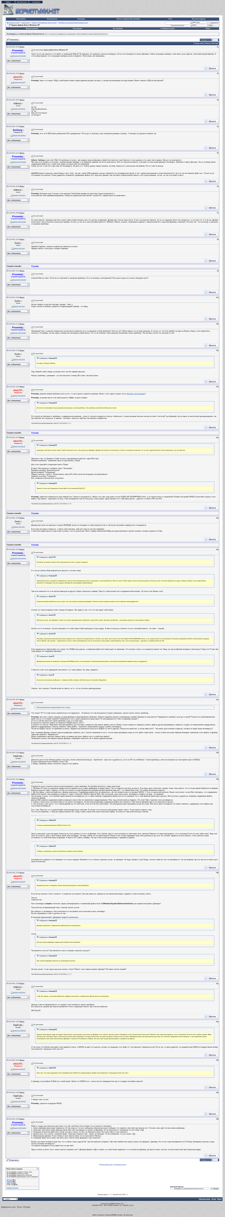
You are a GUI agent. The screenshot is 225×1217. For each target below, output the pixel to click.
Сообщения (36, 2)
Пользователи (52, 19)
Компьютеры (25, 22)
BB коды (9, 1180)
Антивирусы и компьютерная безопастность (73, 22)
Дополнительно (22, 2)
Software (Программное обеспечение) (44, 22)
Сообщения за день (168, 28)
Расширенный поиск (177, 25)
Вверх (219, 1199)
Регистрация (77, 28)
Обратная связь (204, 1199)
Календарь (81, 19)
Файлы (8, 2)
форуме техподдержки (136, 394)
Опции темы (199, 43)
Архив (213, 1199)
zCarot (131, 1205)
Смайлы (9, 1181)
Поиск (208, 28)
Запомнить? (214, 23)
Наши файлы (21, 19)
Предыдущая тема (106, 1164)
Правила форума (32, 28)
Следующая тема (119, 1164)
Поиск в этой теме (211, 43)
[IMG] (8, 1183)
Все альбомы (118, 28)
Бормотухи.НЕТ (14, 22)
